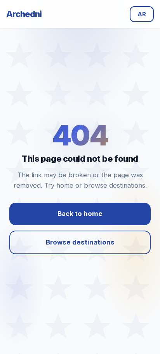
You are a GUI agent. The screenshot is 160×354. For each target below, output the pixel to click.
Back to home (80, 213)
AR (141, 14)
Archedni (24, 14)
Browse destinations (80, 242)
